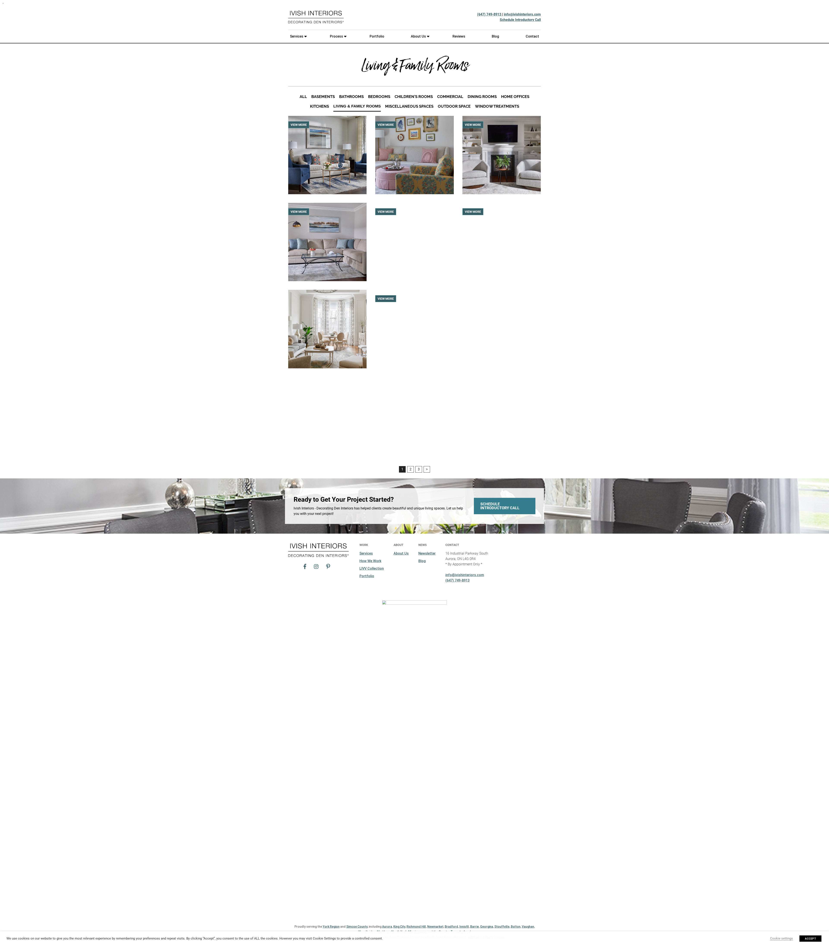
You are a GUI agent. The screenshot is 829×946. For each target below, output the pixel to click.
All (303, 96)
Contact (532, 36)
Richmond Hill (416, 926)
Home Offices (515, 96)
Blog (495, 36)
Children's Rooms (414, 96)
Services (296, 36)
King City (399, 926)
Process (336, 36)
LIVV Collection (371, 568)
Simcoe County (356, 926)
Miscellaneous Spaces (409, 106)
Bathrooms (351, 96)
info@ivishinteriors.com (522, 14)
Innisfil (464, 926)
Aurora (387, 926)
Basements (323, 96)
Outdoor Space (454, 106)
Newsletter (427, 553)
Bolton (515, 926)
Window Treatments (497, 106)
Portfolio (377, 36)
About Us (418, 36)
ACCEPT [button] (810, 938)
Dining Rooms (482, 96)
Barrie (474, 926)
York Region (331, 926)
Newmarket (435, 926)
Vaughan (528, 926)
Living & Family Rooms (357, 106)
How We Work (370, 561)
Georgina (486, 926)
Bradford (451, 926)
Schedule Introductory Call (520, 20)
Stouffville (501, 926)
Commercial (450, 96)
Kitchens (319, 106)
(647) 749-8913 (489, 14)
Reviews (458, 36)
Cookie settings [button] (781, 938)
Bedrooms (379, 96)
